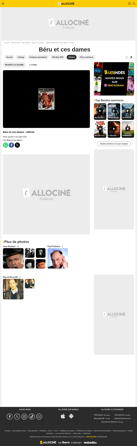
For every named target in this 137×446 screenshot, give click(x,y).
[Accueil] (66, 3)
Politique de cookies (67, 431)
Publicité (43, 431)
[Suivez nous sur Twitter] (17, 417)
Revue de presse (119, 431)
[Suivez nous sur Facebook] (10, 417)
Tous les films (15, 42)
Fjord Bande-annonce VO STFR (128, 118)
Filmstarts (98, 415)
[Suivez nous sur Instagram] (24, 417)
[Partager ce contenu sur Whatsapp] (5, 145)
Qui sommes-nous (19, 431)
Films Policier (26, 42)
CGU (50, 431)
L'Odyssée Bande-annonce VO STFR (114, 135)
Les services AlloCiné (63, 433)
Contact (7, 431)
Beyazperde (99, 418)
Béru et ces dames (38, 42)
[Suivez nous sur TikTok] (32, 417)
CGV (56, 431)
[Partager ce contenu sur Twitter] (17, 145)
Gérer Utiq (77, 433)
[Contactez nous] (39, 417)
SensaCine (119, 415)
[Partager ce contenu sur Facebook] (11, 145)
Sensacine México (109, 422)
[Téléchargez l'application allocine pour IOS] (64, 416)
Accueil (6, 42)
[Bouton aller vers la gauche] (126, 57)
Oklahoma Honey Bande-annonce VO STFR (128, 135)
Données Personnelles (102, 431)
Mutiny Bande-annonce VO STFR (114, 118)
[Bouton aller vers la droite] (131, 57)
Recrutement (32, 431)
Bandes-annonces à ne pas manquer (114, 144)
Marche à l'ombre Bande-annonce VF (100, 135)
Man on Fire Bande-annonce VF (100, 118)
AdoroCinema (120, 418)
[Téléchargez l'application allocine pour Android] (73, 416)
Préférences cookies (84, 431)
